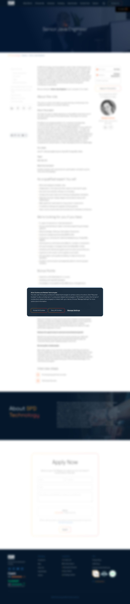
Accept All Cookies (39, 310)
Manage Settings (73, 310)
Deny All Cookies (56, 310)
